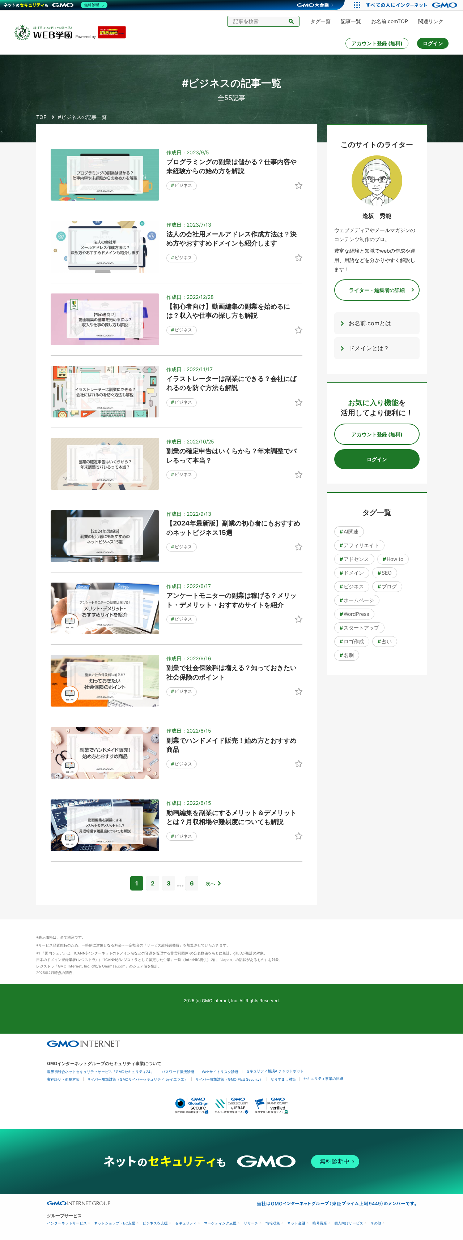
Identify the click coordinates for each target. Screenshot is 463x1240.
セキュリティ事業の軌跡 (323, 1079)
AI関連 (349, 531)
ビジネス (181, 185)
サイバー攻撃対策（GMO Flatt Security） (229, 1079)
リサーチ (251, 1223)
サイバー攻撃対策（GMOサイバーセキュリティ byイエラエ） (137, 1079)
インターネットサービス (67, 1223)
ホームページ (357, 600)
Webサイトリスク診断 (220, 1072)
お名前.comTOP (389, 21)
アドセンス (354, 559)
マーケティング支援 (220, 1223)
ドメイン (352, 573)
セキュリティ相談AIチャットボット (275, 1071)
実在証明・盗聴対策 (63, 1079)
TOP (41, 117)
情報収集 (273, 1223)
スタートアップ (359, 628)
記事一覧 (351, 21)
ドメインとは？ (369, 348)
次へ (210, 883)
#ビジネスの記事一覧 (82, 117)
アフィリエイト (359, 545)
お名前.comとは (370, 323)
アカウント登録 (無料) (377, 43)
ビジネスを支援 (155, 1223)
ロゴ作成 (352, 641)
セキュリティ (186, 1223)
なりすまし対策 (283, 1079)
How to (393, 559)
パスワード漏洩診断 (178, 1072)
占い (385, 641)
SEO (385, 573)
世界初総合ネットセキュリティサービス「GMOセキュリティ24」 (100, 1072)
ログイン (433, 43)
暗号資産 (320, 1223)
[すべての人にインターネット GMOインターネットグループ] (412, 5)
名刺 (347, 655)
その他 (375, 1223)
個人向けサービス (348, 1223)
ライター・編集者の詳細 (377, 290)
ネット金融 (296, 1223)
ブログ (387, 586)
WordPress (354, 614)
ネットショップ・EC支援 (114, 1223)
